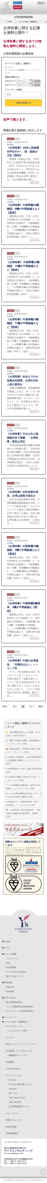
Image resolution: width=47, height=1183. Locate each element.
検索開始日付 (10, 81)
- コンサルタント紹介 (17, 1030)
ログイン (17, 3)
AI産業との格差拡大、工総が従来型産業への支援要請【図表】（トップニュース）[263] (23, 760)
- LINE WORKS (14, 1102)
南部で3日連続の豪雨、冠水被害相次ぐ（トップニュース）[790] (24, 742)
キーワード (9, 67)
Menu (40, 3)
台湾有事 (10, 145)
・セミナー (9, 1037)
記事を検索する (23, 102)
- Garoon (11, 1088)
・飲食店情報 (10, 1126)
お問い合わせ (10, 997)
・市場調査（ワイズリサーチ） (18, 1051)
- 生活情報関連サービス (18, 1106)
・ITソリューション (13, 1075)
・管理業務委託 (11, 1133)
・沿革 (7, 963)
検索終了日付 (10, 85)
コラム (11, 70)
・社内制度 (9, 991)
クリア (37, 81)
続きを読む (35, 183)
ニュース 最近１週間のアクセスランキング (23, 725)
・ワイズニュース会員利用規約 (18, 1011)
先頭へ (5, 706)
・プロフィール (11, 958)
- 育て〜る (12, 1093)
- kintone (11, 1080)
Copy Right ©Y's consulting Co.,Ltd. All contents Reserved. (23, 1180)
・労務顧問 (9, 1062)
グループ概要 (10, 954)
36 (23, 706)
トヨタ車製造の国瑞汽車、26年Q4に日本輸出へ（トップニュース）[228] (23, 786)
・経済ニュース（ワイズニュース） (20, 1044)
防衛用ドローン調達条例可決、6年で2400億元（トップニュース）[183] (22, 803)
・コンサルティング (13, 1026)
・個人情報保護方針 (13, 1002)
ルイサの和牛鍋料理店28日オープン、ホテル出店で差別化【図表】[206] (24, 795)
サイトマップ (10, 1017)
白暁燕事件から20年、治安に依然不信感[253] (24, 770)
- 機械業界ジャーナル (17, 1055)
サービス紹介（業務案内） (28, 22)
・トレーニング (11, 1113)
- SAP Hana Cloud (16, 1097)
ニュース (32, 70)
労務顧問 (21, 70)
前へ (15, 706)
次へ (31, 706)
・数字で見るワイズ (13, 976)
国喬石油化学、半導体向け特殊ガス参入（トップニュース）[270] (23, 750)
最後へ (41, 706)
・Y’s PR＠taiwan (12, 1068)
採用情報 (8, 982)
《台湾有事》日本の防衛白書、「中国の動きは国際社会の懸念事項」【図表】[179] (23, 813)
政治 (17, 139)
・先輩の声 (9, 987)
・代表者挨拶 (10, 967)
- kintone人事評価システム (20, 1084)
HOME (9, 22)
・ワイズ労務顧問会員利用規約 (18, 1006)
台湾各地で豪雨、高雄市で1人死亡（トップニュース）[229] (23, 778)
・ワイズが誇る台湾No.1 (15, 971)
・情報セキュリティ (13, 1120)
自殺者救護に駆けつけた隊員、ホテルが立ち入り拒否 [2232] (23, 734)
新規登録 (17, 7)
